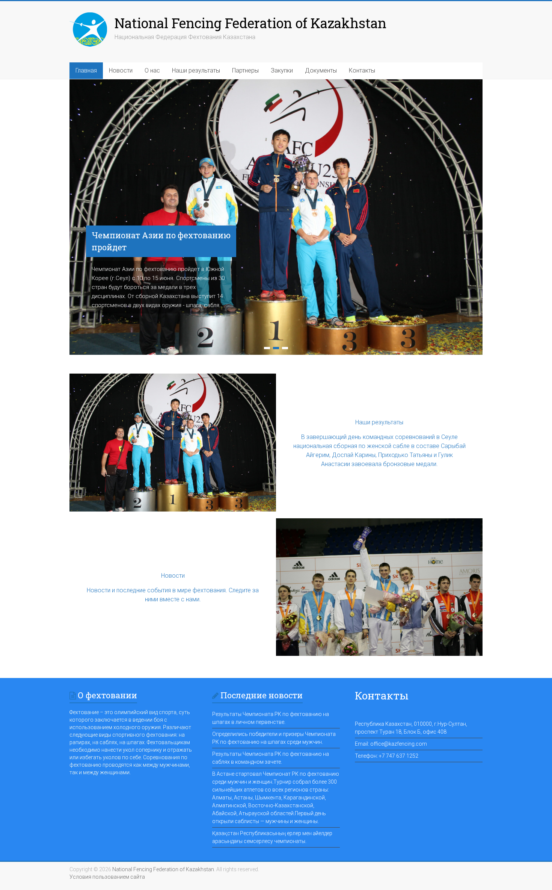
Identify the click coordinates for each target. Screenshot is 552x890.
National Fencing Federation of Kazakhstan (250, 23)
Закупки (282, 70)
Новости (121, 70)
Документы (321, 70)
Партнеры (245, 70)
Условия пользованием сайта (107, 877)
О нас (152, 70)
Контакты (362, 70)
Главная (86, 70)
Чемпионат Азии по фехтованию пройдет (161, 241)
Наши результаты (196, 70)
